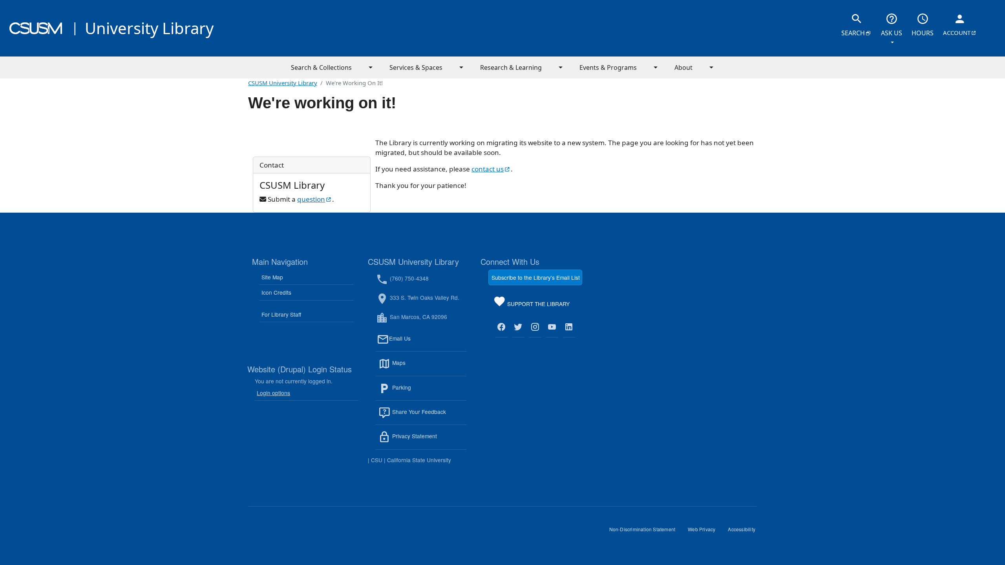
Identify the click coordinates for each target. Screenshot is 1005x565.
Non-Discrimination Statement (645, 532)
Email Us (427, 343)
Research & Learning (511, 67)
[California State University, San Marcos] (35, 28)
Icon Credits (276, 292)
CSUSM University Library (282, 83)
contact (491, 168)
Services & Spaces (415, 67)
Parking (418, 392)
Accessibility (745, 532)
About (683, 67)
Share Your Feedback (418, 412)
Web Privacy (705, 532)
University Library (149, 28)
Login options (273, 393)
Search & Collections (321, 67)
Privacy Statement (428, 440)
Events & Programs (608, 67)
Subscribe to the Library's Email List (536, 277)
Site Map (272, 277)
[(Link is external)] (501, 327)
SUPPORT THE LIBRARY (538, 305)
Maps (416, 367)
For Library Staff (281, 314)
